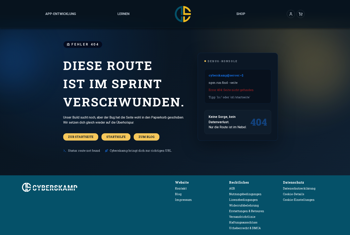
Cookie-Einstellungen (299, 200)
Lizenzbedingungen (243, 200)
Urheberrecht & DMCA (245, 228)
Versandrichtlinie (242, 217)
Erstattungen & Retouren (246, 211)
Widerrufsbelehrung (244, 205)
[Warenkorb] (301, 14)
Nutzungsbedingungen (245, 194)
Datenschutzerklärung (299, 188)
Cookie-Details (293, 194)
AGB (232, 188)
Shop (240, 14)
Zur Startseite (80, 137)
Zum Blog (147, 137)
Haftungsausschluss (243, 222)
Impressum (183, 200)
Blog (178, 194)
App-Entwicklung (60, 14)
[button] (291, 14)
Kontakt (181, 188)
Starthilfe (116, 137)
